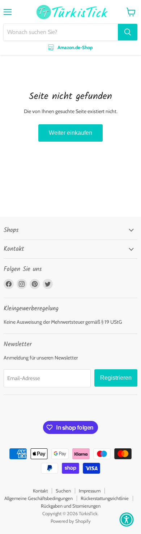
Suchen (63, 491)
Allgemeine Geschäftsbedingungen (38, 498)
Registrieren (116, 378)
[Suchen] (127, 32)
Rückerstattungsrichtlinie (105, 498)
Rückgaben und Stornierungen (71, 506)
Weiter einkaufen (70, 133)
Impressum (90, 491)
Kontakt (40, 491)
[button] (126, 519)
